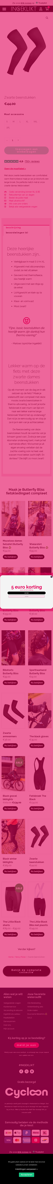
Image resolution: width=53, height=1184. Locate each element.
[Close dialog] (51, 577)
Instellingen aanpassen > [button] (26, 1169)
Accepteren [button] (26, 1175)
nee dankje (26, 596)
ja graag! (26, 593)
